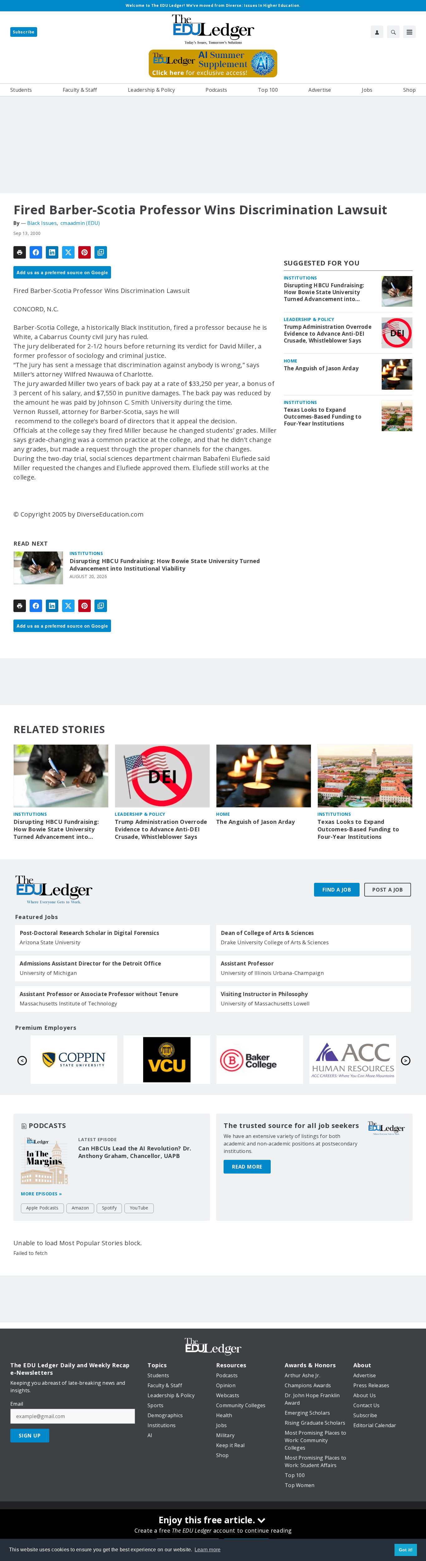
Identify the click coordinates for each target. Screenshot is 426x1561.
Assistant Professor (247, 963)
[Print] (19, 252)
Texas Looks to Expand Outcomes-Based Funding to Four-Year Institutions (322, 416)
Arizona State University (50, 942)
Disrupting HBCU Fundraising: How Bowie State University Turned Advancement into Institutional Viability (165, 564)
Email (16, 1403)
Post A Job (387, 889)
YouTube (139, 1208)
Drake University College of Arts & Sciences (275, 942)
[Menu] (409, 32)
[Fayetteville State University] (166, 1059)
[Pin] (84, 252)
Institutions (86, 553)
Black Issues (42, 223)
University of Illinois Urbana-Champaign (272, 972)
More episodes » (41, 1194)
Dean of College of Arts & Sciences (267, 933)
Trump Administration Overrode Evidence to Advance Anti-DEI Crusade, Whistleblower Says (327, 333)
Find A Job (336, 889)
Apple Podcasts (42, 1208)
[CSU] (259, 1059)
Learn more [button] (208, 1549)
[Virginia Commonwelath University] (352, 1059)
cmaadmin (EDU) (80, 223)
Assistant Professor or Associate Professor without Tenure (99, 994)
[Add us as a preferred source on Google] (100, 252)
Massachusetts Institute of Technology (68, 1003)
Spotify (109, 1208)
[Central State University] (74, 1059)
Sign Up (30, 1435)
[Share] (36, 252)
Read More (247, 1166)
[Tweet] (68, 252)
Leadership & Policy (309, 319)
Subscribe (24, 32)
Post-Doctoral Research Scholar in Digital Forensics (89, 933)
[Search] (393, 32)
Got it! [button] (406, 1549)
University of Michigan (48, 972)
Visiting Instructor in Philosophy (264, 994)
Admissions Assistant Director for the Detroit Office (90, 963)
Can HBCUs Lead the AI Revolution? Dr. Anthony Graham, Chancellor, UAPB (134, 1152)
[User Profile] (377, 32)
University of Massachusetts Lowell (265, 1003)
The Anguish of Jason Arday (321, 368)
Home (291, 361)
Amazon (80, 1208)
